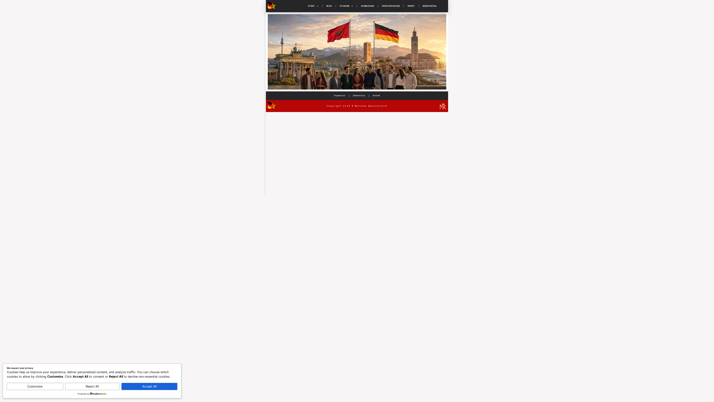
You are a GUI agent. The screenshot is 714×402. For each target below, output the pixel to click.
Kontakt (376, 95)
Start (311, 6)
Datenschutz (359, 95)
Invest (411, 6)
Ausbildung (367, 6)
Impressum (339, 95)
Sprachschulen (391, 6)
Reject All (92, 386)
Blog (329, 6)
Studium (344, 6)
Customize (34, 386)
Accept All (149, 386)
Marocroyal (430, 6)
